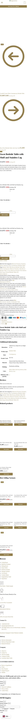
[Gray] (15, 203)
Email (1, 683)
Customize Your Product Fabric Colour (9, 289)
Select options (6, 449)
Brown (22, 369)
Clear (11, 210)
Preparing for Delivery (5, 281)
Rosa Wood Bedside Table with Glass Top (20, 443)
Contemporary (12, 354)
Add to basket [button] (6, 474)
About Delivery (3, 274)
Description (4, 320)
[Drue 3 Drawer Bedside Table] (6, 434)
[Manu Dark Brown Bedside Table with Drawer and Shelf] (6, 412)
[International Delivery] (2, 607)
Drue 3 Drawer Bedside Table (6, 442)
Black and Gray (16, 369)
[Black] (15, 194)
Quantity (2, 707)
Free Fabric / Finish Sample (6, 586)
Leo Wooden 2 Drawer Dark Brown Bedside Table (5, 468)
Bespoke (12, 708)
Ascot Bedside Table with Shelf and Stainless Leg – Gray (6, 546)
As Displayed (5, 708)
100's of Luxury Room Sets (6, 616)
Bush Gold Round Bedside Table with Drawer (19, 421)
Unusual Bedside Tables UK (12, 272)
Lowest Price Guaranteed (6, 602)
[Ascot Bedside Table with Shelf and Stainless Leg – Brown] (20, 487)
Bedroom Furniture (16, 263)
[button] (24, 3)
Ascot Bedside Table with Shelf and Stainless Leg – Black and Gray (20, 524)
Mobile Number (4, 703)
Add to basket (4, 214)
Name (1, 681)
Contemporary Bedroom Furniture (11, 268)
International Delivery (5, 609)
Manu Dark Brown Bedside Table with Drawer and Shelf (5, 421)
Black (10, 369)
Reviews (3, 323)
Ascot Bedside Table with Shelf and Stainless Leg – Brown (20, 496)
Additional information (6, 322)
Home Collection (4, 265)
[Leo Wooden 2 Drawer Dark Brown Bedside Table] (6, 459)
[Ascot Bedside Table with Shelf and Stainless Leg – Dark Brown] (6, 514)
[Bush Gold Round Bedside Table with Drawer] (20, 412)
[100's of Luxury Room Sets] (2, 615)
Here (15, 300)
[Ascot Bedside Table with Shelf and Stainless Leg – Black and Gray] (20, 514)
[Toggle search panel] (1, 6)
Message (2, 710)
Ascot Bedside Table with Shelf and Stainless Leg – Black (6, 496)
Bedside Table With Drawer (8, 267)
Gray (14, 371)
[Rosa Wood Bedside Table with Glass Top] (20, 434)
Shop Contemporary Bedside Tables (17, 265)
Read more (6, 424)
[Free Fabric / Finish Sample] (1, 584)
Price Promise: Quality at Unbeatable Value (10, 301)
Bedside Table (12, 350)
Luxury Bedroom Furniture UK (14, 270)
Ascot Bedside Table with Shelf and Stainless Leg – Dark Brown (6, 524)
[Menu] (3, 2)
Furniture (23, 263)
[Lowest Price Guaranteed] (2, 600)
